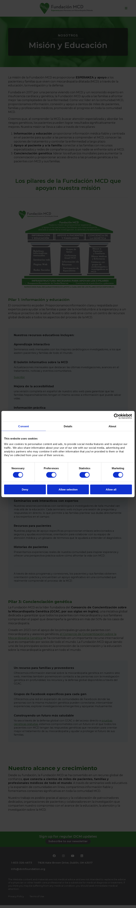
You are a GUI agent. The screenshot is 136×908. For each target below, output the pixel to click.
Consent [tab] (23, 426)
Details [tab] (68, 426)
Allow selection (68, 489)
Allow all (111, 489)
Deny (25, 489)
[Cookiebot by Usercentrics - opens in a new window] (116, 416)
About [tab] (112, 426)
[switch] (51, 475)
